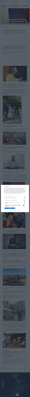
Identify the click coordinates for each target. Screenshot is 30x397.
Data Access (15, 210)
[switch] (24, 197)
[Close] (27, 186)
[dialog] (15, 198)
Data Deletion (10, 210)
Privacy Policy (19, 210)
